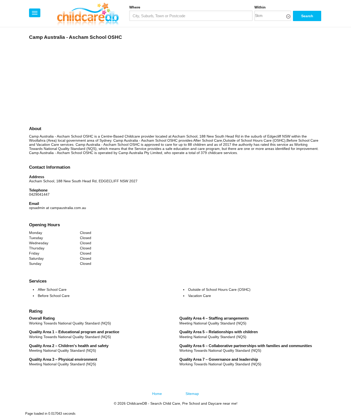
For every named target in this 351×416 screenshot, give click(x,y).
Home (157, 394)
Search (307, 16)
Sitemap (192, 394)
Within (260, 7)
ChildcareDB (137, 403)
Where (134, 7)
